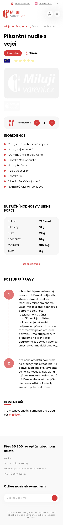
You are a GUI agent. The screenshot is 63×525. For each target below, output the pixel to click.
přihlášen (15, 415)
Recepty (26, 26)
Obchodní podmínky (16, 463)
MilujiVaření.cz (12, 26)
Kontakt (8, 458)
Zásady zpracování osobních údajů (25, 468)
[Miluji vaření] (14, 14)
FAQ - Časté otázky (15, 473)
